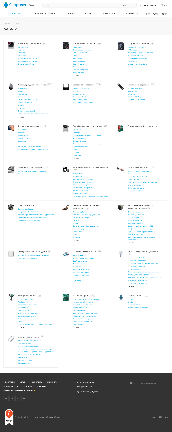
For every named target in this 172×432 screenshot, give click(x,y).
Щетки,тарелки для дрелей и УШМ (141, 226)
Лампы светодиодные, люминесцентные (143, 272)
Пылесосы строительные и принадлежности (35, 325)
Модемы (76, 91)
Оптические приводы (81, 70)
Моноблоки (22, 56)
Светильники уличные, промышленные (143, 263)
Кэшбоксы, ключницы (136, 305)
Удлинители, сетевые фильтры (29, 355)
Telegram (12, 398)
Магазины (27, 386)
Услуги (23, 382)
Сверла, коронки (134, 218)
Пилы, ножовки (78, 325)
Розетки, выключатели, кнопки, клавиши (33, 255)
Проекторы (77, 149)
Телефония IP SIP (79, 97)
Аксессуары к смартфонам (138, 64)
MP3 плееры (132, 50)
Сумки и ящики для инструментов (86, 299)
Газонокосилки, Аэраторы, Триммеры (87, 215)
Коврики (21, 105)
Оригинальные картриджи (83, 185)
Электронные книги (135, 56)
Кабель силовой (134, 174)
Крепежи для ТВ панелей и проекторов (33, 149)
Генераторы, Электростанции (29, 212)
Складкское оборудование (28, 209)
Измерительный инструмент (84, 302)
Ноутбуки (21, 50)
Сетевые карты (78, 94)
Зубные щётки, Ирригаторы (83, 258)
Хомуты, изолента (134, 185)
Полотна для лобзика (136, 215)
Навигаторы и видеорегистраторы (141, 53)
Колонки (21, 97)
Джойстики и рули (25, 103)
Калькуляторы (133, 67)
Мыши (20, 91)
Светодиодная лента (136, 269)
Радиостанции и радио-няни (138, 58)
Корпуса (76, 67)
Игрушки (21, 108)
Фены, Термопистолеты (27, 316)
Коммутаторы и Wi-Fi (81, 88)
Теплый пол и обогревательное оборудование (36, 352)
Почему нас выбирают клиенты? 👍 (20, 391)
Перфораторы (23, 302)
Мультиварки (78, 281)
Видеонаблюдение (80, 100)
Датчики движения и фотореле (140, 275)
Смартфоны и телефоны (137, 47)
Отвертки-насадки (135, 220)
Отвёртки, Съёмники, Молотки (84, 319)
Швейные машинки (80, 261)
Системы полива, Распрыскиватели (86, 226)
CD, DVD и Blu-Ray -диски (137, 97)
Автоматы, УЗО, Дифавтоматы (29, 340)
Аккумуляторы (78, 138)
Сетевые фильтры (79, 141)
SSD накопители (79, 61)
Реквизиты (52, 382)
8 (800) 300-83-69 (148, 5)
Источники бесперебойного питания (87, 135)
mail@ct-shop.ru (84, 387)
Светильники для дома (136, 266)
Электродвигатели (25, 360)
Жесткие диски (78, 64)
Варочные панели (79, 264)
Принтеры (76, 133)
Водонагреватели (79, 255)
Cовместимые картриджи (82, 188)
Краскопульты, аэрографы (28, 313)
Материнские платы (80, 53)
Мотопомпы (77, 232)
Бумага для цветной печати (83, 182)
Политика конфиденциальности (145, 383)
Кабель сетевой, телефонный (139, 171)
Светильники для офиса (137, 261)
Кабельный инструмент (137, 188)
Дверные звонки (24, 343)
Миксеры (76, 278)
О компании (9, 382)
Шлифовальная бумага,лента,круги (141, 229)
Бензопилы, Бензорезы (82, 212)
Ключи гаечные (79, 310)
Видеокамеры (23, 135)
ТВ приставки (23, 138)
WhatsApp (23, 398)
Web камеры (22, 94)
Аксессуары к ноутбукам (27, 58)
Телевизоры (22, 130)
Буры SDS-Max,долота (136, 234)
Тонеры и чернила (80, 193)
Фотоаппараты (23, 133)
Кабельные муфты (135, 191)
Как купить (37, 382)
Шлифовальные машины (27, 305)
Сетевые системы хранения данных (32, 171)
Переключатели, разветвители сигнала (33, 114)
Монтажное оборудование (83, 103)
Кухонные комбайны (81, 272)
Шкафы (130, 302)
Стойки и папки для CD (26, 111)
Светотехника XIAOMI (136, 258)
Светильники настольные (137, 283)
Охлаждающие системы (82, 50)
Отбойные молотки (25, 319)
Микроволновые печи (81, 275)
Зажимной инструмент (81, 308)
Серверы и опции (24, 174)
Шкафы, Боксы (23, 357)
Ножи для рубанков (135, 223)
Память (75, 56)
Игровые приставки (25, 144)
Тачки (75, 234)
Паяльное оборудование (82, 322)
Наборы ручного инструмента (84, 316)
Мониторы (77, 130)
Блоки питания (78, 72)
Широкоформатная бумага (83, 179)
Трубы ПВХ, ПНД (134, 180)
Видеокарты (77, 58)
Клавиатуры (22, 88)
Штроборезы (23, 308)
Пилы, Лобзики (23, 310)
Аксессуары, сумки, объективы (29, 147)
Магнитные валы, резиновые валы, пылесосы (90, 196)
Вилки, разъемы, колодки (27, 258)
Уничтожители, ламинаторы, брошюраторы (89, 144)
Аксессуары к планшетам (27, 61)
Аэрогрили (77, 267)
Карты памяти (133, 94)
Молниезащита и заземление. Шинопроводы (35, 349)
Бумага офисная (79, 174)
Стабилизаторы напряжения (29, 220)
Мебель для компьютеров (138, 308)
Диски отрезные (134, 212)
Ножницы (21, 322)
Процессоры (77, 47)
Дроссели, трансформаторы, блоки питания (144, 278)
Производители (11, 386)
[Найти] (134, 5)
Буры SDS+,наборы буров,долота (140, 232)
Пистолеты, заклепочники (83, 305)
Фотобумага (77, 176)
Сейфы (130, 299)
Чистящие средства (80, 190)
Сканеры (76, 152)
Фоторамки (22, 141)
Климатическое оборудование (29, 346)
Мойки (75, 223)
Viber (17, 398)
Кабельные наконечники (137, 177)
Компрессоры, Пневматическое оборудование (36, 215)
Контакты (41, 386)
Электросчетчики (24, 363)
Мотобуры (77, 237)
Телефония (77, 155)
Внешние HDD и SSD (135, 88)
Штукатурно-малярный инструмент (86, 313)
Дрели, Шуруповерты (26, 299)
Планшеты (22, 53)
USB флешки (132, 91)
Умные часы (132, 61)
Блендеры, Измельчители (82, 269)
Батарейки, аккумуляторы (138, 280)
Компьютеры (23, 47)
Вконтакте (6, 398)
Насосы (76, 220)
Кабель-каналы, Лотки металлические (142, 182)
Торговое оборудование (82, 147)
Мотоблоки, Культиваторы (83, 229)
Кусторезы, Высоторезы (82, 218)
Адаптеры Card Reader (136, 100)
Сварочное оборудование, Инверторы (32, 217)
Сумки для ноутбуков (26, 64)
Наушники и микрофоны (27, 100)
